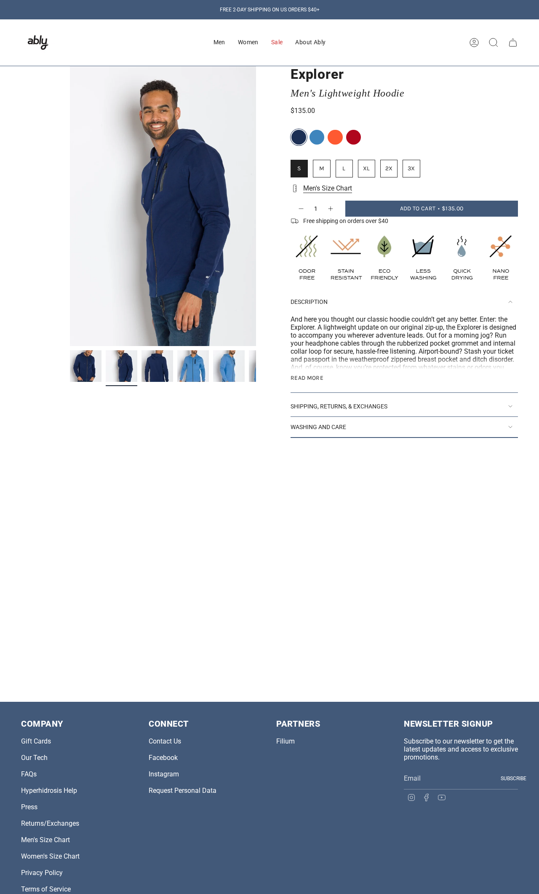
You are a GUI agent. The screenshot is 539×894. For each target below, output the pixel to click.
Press (29, 807)
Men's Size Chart (327, 188)
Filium (285, 741)
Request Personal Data (182, 791)
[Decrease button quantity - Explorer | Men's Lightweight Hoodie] (301, 209)
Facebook (163, 758)
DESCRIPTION (309, 301)
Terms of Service (46, 889)
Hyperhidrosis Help (49, 791)
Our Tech (34, 758)
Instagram (164, 774)
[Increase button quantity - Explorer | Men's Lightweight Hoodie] (331, 209)
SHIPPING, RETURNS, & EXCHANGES (339, 406)
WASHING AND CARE (318, 427)
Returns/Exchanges (50, 823)
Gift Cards (36, 741)
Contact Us (165, 741)
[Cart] (513, 42)
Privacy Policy (42, 873)
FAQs (29, 774)
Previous (69, 206)
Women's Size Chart (50, 856)
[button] (219, 42)
